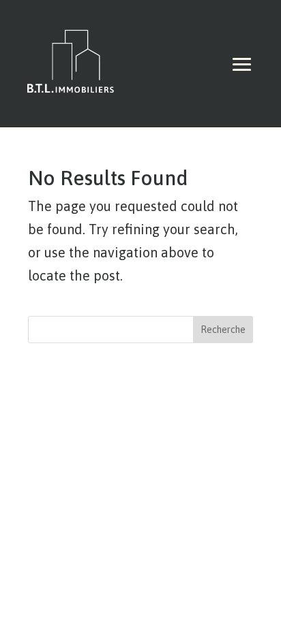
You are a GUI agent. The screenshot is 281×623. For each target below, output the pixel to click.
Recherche (223, 329)
